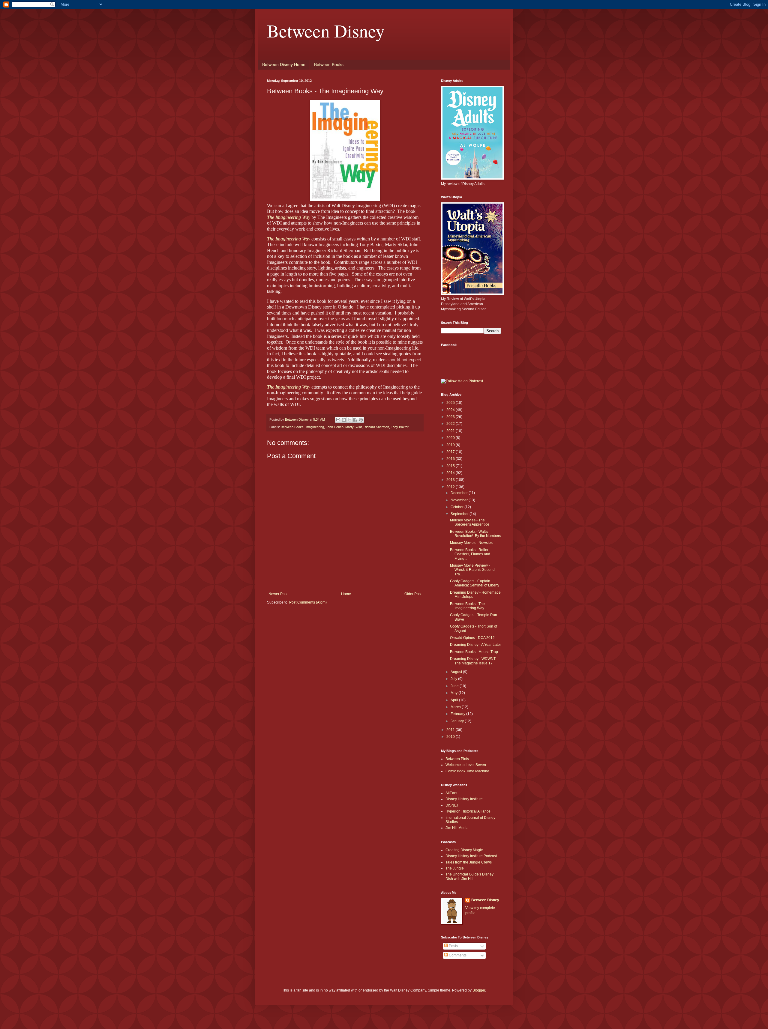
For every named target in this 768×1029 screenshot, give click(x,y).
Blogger (478, 990)
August (457, 672)
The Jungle (455, 868)
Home (346, 594)
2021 (451, 431)
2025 (451, 403)
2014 (451, 473)
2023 (451, 417)
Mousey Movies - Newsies (471, 543)
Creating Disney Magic (464, 850)
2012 (451, 487)
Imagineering (314, 427)
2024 (451, 410)
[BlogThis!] (344, 420)
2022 (451, 424)
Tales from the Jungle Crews (469, 862)
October (457, 507)
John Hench (335, 427)
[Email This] (338, 420)
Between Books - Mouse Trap (474, 652)
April (455, 700)
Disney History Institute (464, 799)
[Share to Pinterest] (361, 420)
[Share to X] (349, 420)
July (454, 679)
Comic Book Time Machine (467, 771)
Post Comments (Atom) (308, 602)
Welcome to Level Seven (466, 765)
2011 (451, 730)
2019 (451, 445)
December (460, 493)
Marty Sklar (353, 427)
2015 (451, 466)
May (454, 693)
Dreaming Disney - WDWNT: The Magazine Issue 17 (473, 661)
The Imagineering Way (288, 217)
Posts (453, 946)
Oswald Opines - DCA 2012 (472, 638)
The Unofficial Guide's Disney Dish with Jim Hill (470, 876)
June (455, 686)
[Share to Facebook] (355, 420)
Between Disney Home (283, 64)
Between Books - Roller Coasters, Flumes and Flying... (470, 554)
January (458, 721)
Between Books (329, 64)
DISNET (452, 805)
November (460, 500)
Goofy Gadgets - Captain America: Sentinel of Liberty (474, 583)
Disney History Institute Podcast (471, 856)
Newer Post (277, 594)
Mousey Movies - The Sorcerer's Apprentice (469, 522)
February (458, 714)
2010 (451, 737)
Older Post (413, 594)
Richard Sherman (376, 427)
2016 (451, 459)
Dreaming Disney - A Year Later (475, 645)
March (456, 707)
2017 (451, 452)
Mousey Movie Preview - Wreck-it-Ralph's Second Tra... (472, 569)
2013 (451, 480)
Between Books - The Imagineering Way (467, 606)
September (460, 514)
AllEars (451, 793)
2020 (451, 438)
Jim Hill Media (457, 828)
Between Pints (457, 759)
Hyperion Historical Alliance (468, 811)
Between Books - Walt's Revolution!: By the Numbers (475, 533)
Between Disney (326, 31)
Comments (457, 955)
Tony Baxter (400, 427)
